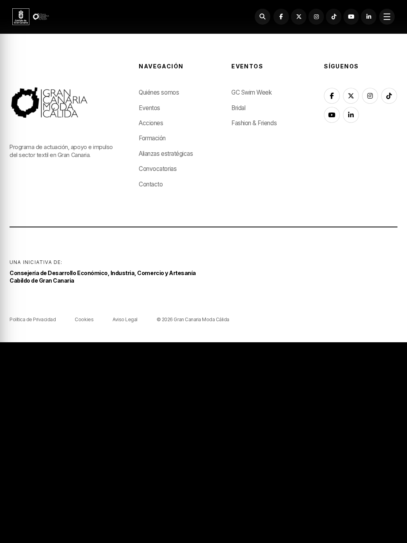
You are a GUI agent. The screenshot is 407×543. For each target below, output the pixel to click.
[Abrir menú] (387, 16)
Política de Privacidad (33, 319)
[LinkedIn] (368, 16)
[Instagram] (316, 16)
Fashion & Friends (254, 123)
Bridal (238, 108)
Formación (152, 138)
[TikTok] (333, 16)
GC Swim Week (251, 92)
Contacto (151, 184)
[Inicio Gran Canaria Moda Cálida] (30, 16)
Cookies (84, 319)
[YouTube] (351, 16)
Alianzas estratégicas (166, 153)
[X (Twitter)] (298, 16)
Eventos (149, 108)
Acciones (151, 123)
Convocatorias (157, 169)
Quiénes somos (159, 92)
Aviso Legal (125, 319)
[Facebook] (281, 16)
